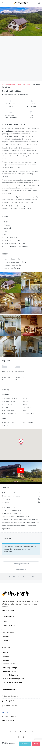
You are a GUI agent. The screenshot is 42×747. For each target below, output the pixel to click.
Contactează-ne (10, 706)
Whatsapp (25, 744)
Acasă (4, 84)
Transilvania (12, 84)
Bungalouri (7, 637)
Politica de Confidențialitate (13, 679)
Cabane (6, 622)
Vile (4, 629)
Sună (36, 744)
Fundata (27, 84)
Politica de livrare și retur (12, 682)
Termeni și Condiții (10, 668)
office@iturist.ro (11, 701)
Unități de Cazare (9, 671)
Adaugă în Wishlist (22, 564)
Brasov (20, 84)
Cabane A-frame (9, 625)
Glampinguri (7, 640)
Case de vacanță (9, 633)
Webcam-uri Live (9, 664)
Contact (6, 660)
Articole (6, 656)
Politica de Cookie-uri (11, 675)
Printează (22, 569)
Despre (5, 653)
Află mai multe (7, 610)
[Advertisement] (21, 58)
